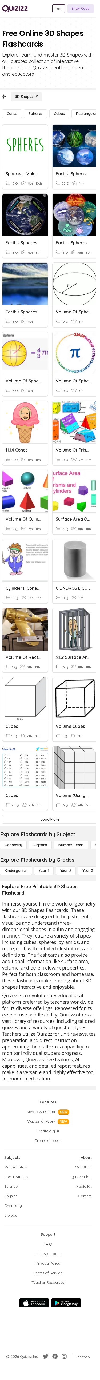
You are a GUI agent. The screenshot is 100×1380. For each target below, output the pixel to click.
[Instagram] (64, 1356)
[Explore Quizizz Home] (15, 8)
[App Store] (34, 1302)
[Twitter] (45, 1356)
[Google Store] (66, 1302)
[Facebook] (55, 1356)
